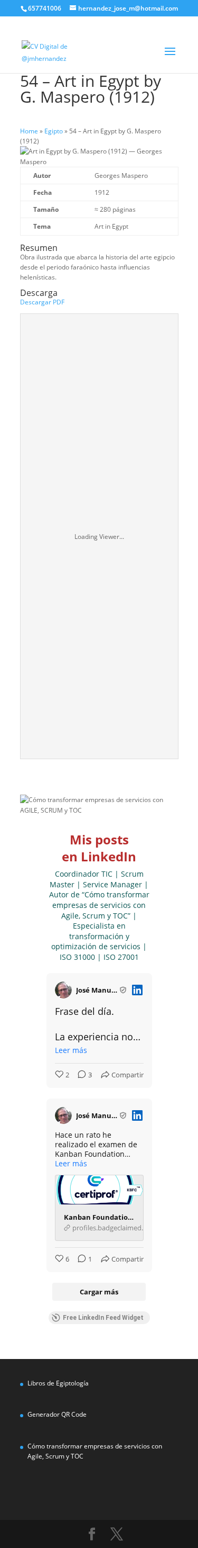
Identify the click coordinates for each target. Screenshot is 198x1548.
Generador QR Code (57, 1414)
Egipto (53, 131)
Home (29, 131)
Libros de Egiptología (58, 1383)
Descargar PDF (42, 302)
